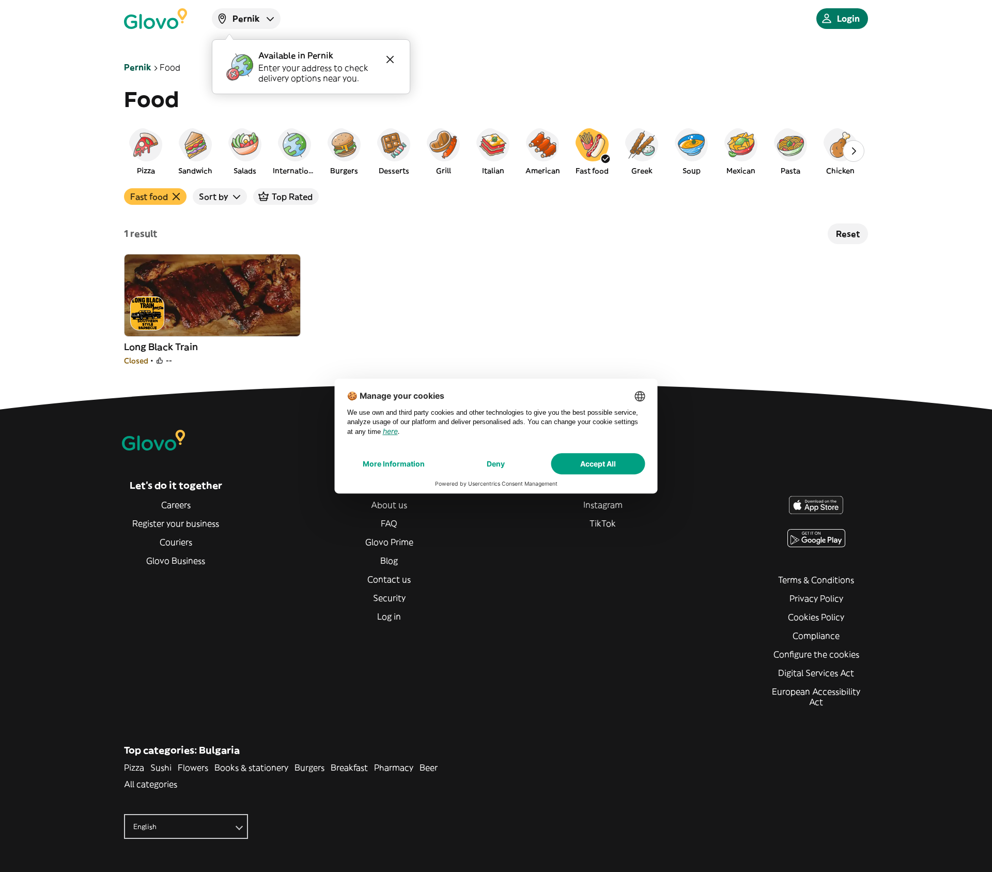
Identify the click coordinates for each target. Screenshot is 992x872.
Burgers (309, 767)
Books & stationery (251, 767)
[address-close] (390, 59)
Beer (429, 767)
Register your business (175, 523)
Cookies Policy (816, 617)
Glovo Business (175, 560)
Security (389, 598)
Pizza (134, 767)
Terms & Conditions (816, 580)
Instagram (603, 505)
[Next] (853, 151)
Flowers (193, 767)
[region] (496, 151)
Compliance (816, 635)
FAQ (389, 523)
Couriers (176, 542)
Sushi (161, 767)
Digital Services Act (816, 673)
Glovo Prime (389, 542)
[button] (145, 151)
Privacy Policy (816, 598)
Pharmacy (393, 767)
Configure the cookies (816, 654)
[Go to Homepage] (155, 18)
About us (389, 505)
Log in (389, 616)
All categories (150, 784)
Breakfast (349, 767)
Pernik (137, 67)
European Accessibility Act (816, 696)
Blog (389, 560)
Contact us (389, 579)
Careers (176, 505)
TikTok (603, 523)
